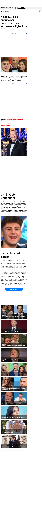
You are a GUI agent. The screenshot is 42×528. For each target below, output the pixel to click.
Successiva (14, 289)
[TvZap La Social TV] (5, 11)
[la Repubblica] (20, 8)
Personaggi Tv (4, 74)
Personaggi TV (16, 28)
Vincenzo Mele (9, 28)
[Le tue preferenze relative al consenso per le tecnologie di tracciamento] (41, 396)
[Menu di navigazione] (40, 11)
